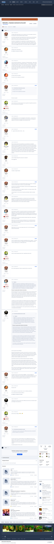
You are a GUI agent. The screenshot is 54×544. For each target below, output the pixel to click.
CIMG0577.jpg (44, 517)
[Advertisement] (27, 11)
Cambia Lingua (4, 538)
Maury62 (42, 453)
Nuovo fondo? (13, 479)
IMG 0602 (43, 512)
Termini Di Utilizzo (13, 542)
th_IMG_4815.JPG (44, 508)
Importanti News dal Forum (7, 19)
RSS (24, 538)
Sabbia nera (13, 500)
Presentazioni (12, 468)
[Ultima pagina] (8, 30)
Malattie (14, 26)
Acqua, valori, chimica (13, 499)
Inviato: (48, 488)
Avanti (6, 30)
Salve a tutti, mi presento (15, 510)
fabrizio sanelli (49, 456)
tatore (49, 453)
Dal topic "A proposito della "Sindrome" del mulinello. (20, 325)
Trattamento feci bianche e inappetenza (18, 491)
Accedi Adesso (20, 454)
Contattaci (18, 538)
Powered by (48, 538)
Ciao (11, 469)
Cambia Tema (8, 538)
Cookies (22, 538)
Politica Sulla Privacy (14, 538)
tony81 (42, 456)
